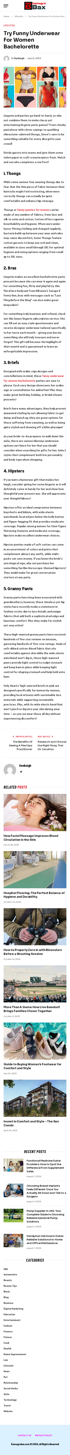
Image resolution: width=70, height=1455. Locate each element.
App (6, 1268)
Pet (6, 1377)
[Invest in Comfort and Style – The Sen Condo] (35, 1098)
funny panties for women (33, 210)
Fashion (8, 1325)
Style (6, 1394)
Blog (6, 1297)
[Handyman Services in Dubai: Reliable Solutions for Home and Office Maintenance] (13, 1240)
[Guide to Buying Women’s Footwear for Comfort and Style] (35, 1041)
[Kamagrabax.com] (35, 6)
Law (6, 1360)
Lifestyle (9, 25)
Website (8, 1411)
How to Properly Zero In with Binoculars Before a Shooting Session (33, 952)
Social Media (11, 1388)
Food (6, 1342)
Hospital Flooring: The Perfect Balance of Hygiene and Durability (34, 895)
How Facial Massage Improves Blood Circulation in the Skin (31, 838)
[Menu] (6, 6)
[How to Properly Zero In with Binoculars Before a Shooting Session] (35, 926)
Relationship (11, 1382)
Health (7, 1348)
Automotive (10, 1274)
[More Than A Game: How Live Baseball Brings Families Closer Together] (35, 983)
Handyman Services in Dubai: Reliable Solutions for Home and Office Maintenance (45, 1239)
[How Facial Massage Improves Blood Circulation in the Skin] (35, 812)
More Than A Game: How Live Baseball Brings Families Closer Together (32, 1009)
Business (8, 1303)
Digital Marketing (13, 1308)
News (7, 1371)
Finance (8, 1331)
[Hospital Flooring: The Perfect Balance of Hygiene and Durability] (35, 869)
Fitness (8, 1337)
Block (7, 1291)
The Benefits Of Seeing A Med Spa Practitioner (20, 745)
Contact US (24, 1435)
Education (9, 1314)
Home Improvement (15, 1354)
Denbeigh (19, 58)
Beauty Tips (10, 1285)
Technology (10, 1399)
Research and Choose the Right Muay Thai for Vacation (52, 745)
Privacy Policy (43, 1435)
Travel (7, 1405)
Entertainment (12, 1320)
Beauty (8, 1280)
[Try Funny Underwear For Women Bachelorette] (35, 87)
